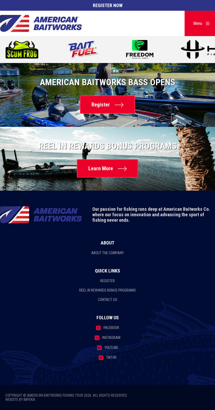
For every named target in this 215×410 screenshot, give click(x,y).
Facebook (111, 328)
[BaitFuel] (83, 50)
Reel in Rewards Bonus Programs (107, 290)
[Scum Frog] (22, 50)
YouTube (111, 347)
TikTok (111, 357)
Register (101, 104)
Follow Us (107, 317)
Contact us (107, 300)
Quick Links (107, 271)
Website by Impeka (20, 399)
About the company (107, 253)
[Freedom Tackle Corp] (139, 50)
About (107, 243)
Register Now (107, 5)
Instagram (111, 337)
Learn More (100, 168)
